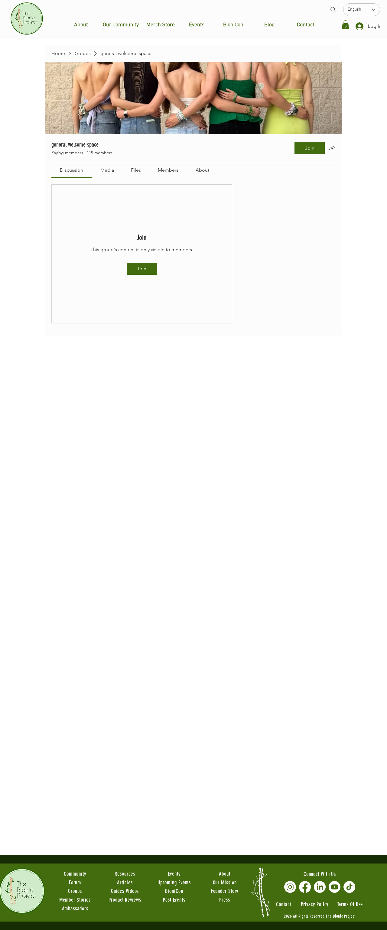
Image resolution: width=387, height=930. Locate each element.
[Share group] (332, 147)
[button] (345, 24)
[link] (71, 170)
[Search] (333, 9)
